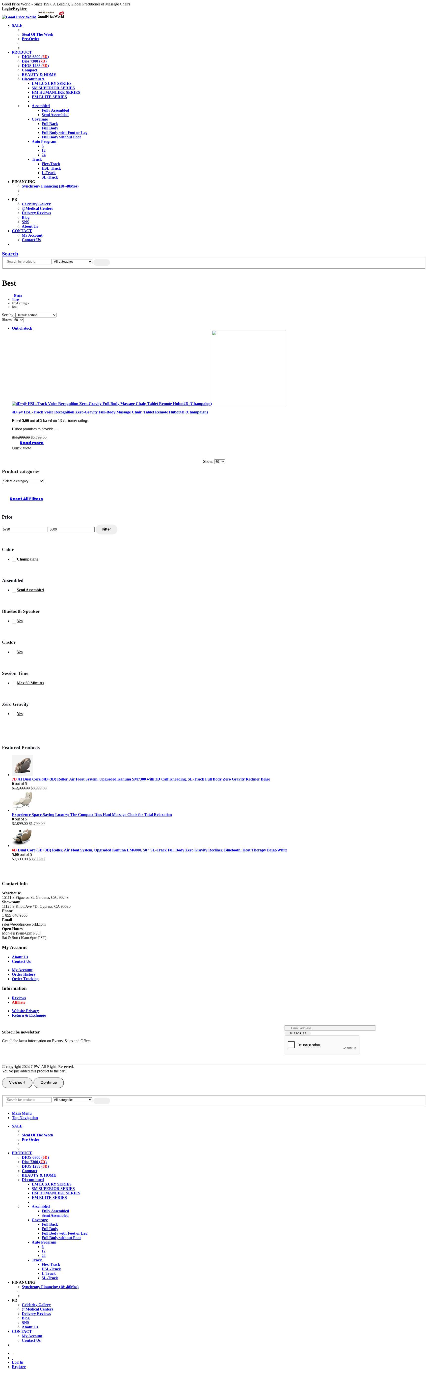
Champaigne (27, 559)
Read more (32, 443)
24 (44, 155)
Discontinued (33, 79)
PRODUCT (22, 52)
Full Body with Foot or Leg (64, 132)
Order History (24, 974)
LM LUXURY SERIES (52, 83)
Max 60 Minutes (30, 683)
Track (37, 159)
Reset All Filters (26, 499)
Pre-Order (30, 39)
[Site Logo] (33, 17)
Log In (17, 1362)
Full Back (50, 124)
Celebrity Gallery (36, 204)
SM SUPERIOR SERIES (53, 88)
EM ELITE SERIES (49, 97)
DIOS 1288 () (35, 65)
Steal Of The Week (37, 34)
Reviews (19, 998)
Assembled (41, 106)
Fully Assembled (55, 110)
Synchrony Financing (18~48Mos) (50, 186)
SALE (17, 25)
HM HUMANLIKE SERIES (56, 92)
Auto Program (44, 141)
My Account (32, 235)
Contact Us (31, 240)
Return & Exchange (29, 1015)
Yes (20, 621)
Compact (29, 70)
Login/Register (14, 8)
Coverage (40, 119)
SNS (25, 222)
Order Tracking (25, 979)
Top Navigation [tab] (25, 1118)
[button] (10, 253)
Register (19, 1367)
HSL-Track (51, 168)
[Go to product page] (219, 766)
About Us (30, 226)
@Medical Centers (37, 208)
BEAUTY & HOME (39, 74)
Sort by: (8, 315)
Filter (106, 529)
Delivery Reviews (36, 213)
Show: (7, 319)
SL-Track (50, 177)
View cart (17, 1082)
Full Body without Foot (61, 137)
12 (44, 150)
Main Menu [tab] (22, 1113)
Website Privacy (25, 1011)
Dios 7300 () (34, 61)
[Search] (101, 262)
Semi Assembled (55, 115)
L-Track (49, 173)
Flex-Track (51, 164)
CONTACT (22, 231)
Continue (49, 1082)
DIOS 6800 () (35, 57)
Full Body (50, 128)
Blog (25, 217)
